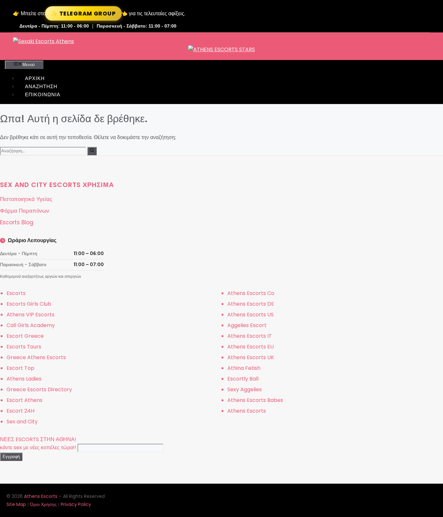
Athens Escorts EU (250, 346)
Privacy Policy (76, 504)
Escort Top (20, 368)
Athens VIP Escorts (30, 314)
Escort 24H (20, 411)
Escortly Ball (242, 378)
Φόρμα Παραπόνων (24, 211)
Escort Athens (24, 400)
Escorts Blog (16, 222)
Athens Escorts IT (249, 336)
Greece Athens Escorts (36, 357)
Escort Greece (25, 336)
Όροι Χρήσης (43, 504)
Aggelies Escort (247, 325)
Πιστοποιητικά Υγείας (26, 199)
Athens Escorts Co (250, 293)
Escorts (16, 293)
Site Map (16, 504)
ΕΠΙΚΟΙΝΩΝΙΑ (42, 94)
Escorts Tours (23, 346)
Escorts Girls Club (28, 304)
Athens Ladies (24, 378)
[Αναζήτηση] (92, 151)
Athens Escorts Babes (255, 400)
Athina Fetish (243, 368)
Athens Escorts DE (250, 304)
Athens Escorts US (250, 314)
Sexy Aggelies (244, 389)
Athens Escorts (246, 411)
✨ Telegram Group (83, 14)
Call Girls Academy (30, 325)
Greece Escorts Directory (39, 389)
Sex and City (22, 421)
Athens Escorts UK (250, 357)
